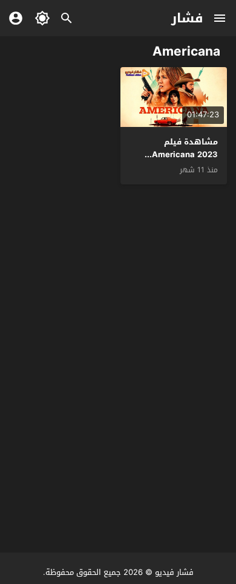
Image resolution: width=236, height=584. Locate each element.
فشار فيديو (174, 572)
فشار (187, 18)
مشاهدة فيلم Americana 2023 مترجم (185, 154)
